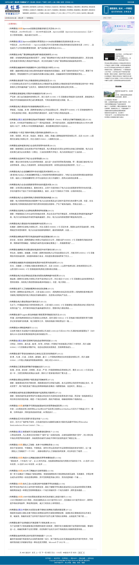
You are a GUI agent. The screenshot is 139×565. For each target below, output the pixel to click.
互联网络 (70, 10)
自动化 (47, 13)
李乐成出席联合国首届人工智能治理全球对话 (118, 63)
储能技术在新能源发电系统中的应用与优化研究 (37, 263)
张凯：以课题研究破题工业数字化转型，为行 (118, 102)
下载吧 (44, 2)
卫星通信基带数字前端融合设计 (31, 367)
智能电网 (26, 13)
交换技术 (33, 10)
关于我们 (48, 558)
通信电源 (63, 7)
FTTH (69, 13)
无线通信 (55, 10)
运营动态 (40, 7)
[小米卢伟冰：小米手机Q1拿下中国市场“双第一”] (109, 60)
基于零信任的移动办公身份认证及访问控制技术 (37, 354)
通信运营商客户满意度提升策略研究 (32, 380)
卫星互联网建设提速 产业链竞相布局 (115, 104)
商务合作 (74, 558)
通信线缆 (63, 10)
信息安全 (55, 7)
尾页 (49, 553)
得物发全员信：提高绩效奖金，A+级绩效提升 (118, 69)
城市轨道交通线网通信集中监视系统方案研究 (36, 393)
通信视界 (85, 10)
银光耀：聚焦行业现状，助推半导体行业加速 (118, 74)
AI (72, 2)
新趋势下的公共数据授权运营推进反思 (33, 81)
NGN (78, 13)
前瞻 (58, 2)
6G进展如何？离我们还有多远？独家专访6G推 (118, 76)
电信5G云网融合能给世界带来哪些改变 (39, 458)
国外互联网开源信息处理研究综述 (37, 341)
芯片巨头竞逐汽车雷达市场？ (30, 419)
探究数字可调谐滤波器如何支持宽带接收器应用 (42, 406)
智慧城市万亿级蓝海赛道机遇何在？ (37, 432)
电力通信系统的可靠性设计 (29, 302)
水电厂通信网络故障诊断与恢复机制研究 (34, 55)
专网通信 (26, 10)
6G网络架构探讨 (24, 328)
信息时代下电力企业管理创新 (30, 159)
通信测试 (77, 7)
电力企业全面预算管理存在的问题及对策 (34, 185)
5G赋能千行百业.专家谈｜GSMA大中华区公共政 (119, 78)
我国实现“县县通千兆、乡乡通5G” (114, 113)
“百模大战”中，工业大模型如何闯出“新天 (116, 115)
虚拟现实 (33, 13)
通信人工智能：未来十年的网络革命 (37, 445)
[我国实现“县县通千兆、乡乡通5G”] (109, 96)
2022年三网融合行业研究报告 (35, 471)
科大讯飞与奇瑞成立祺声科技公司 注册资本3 (117, 67)
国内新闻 (33, 7)
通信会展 (90, 13)
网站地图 (82, 558)
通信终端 (85, 7)
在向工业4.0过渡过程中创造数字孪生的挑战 (41, 484)
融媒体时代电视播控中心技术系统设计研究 (35, 68)
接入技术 (48, 10)
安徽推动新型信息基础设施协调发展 (115, 110)
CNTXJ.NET (9, 2)
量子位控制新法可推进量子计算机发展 (33, 523)
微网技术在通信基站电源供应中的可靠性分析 (36, 250)
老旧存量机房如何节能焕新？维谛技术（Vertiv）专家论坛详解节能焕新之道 (54, 120)
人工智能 (40, 13)
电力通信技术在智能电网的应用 (31, 107)
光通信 (53, 13)
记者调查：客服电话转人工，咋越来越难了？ (118, 108)
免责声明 (57, 558)
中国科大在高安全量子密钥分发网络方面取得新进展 (44, 510)
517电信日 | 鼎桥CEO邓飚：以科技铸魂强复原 (118, 65)
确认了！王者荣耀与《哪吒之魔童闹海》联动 (118, 106)
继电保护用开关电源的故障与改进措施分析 (35, 237)
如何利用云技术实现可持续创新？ (32, 536)
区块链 (67, 2)
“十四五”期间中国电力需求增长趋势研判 (34, 133)
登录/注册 (130, 2)
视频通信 (40, 10)
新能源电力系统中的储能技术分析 (32, 94)
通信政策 (92, 7)
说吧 (49, 2)
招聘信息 (91, 558)
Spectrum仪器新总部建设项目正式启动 (38, 29)
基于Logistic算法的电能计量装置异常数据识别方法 (38, 315)
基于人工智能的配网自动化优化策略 (32, 289)
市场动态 (48, 7)
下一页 (44, 553)
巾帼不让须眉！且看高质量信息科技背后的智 (118, 80)
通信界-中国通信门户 (22, 2)
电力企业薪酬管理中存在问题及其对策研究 (35, 172)
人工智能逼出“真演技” (111, 100)
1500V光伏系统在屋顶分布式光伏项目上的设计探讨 (44, 497)
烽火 (64, 13)
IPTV (74, 13)
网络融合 (70, 7)
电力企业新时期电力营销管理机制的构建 (34, 198)
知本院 (84, 13)
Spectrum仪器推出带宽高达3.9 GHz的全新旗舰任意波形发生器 (48, 42)
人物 (53, 2)
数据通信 (77, 10)
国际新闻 (26, 7)
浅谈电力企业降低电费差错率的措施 (32, 211)
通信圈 (32, 2)
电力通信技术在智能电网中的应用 (32, 224)
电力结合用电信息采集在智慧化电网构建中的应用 (38, 276)
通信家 (38, 2)
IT (57, 13)
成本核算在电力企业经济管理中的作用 (33, 146)
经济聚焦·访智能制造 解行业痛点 (114, 117)
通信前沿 (92, 10)
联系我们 (65, 558)
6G (60, 13)
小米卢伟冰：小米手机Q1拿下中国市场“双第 (117, 72)
